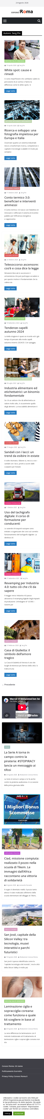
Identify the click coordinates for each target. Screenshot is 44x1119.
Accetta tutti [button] (19, 1113)
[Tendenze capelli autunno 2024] (22, 307)
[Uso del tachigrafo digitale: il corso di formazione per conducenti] (22, 492)
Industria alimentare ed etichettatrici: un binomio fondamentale (22, 391)
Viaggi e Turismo (11, 641)
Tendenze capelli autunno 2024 (16, 329)
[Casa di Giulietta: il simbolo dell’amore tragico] (22, 630)
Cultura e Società (11, 255)
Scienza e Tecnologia (12, 503)
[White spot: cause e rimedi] (22, 50)
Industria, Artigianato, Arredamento (18, 121)
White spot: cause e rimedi (18, 72)
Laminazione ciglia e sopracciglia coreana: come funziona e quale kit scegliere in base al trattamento (20, 1015)
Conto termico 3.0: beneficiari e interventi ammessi (20, 201)
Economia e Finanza (12, 188)
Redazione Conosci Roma (29, 775)
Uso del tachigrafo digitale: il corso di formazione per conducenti (17, 518)
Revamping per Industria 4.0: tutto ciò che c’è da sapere (21, 587)
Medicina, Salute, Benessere (14, 61)
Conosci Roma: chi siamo (12, 1066)
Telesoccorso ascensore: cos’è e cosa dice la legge (21, 266)
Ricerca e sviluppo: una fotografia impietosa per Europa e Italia (21, 134)
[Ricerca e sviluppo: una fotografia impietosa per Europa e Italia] (22, 110)
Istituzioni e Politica (12, 853)
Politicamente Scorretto (12, 1071)
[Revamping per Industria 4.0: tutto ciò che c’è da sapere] (22, 562)
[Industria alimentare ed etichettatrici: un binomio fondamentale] (22, 367)
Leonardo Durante (25, 885)
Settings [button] (8, 1113)
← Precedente (8, 684)
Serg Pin (22, 65)
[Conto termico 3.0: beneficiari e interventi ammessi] (22, 177)
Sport (7, 747)
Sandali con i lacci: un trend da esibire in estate (21, 454)
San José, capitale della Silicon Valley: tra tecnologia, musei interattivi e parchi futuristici (20, 943)
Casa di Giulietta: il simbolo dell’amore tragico (17, 654)
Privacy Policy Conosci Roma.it (15, 1076)
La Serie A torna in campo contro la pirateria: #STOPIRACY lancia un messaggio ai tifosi (20, 761)
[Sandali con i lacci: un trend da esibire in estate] (22, 431)
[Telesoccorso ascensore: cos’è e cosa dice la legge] (22, 244)
